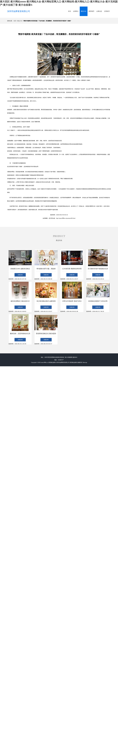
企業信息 (99, 11)
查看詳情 (20, 275)
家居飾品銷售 (52, 362)
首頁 (69, 11)
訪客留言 (107, 11)
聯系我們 (91, 11)
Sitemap (85, 362)
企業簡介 (76, 11)
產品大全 (83, 11)
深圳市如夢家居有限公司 (18, 11)
